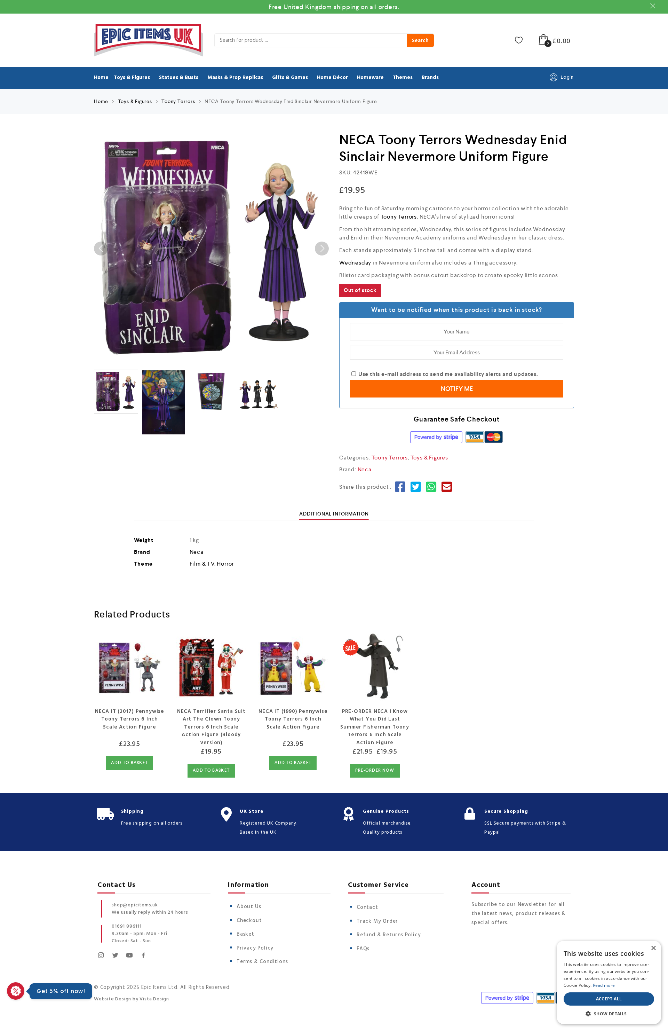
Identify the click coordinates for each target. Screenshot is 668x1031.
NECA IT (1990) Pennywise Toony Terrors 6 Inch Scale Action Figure (293, 719)
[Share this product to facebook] (400, 489)
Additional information (334, 514)
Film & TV (202, 563)
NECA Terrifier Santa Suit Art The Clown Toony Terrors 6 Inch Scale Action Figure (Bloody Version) (211, 727)
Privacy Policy (255, 948)
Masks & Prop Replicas (235, 77)
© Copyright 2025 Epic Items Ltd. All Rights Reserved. (162, 987)
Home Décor (332, 77)
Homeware (370, 77)
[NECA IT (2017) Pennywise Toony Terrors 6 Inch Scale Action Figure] (129, 666)
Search (420, 41)
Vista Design (154, 999)
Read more (604, 985)
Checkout (249, 920)
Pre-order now (375, 770)
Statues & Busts (178, 77)
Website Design (112, 999)
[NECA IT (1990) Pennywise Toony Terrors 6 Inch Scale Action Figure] (293, 666)
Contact (367, 907)
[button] (609, 1013)
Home (101, 77)
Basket (245, 934)
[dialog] (609, 982)
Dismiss (654, 6)
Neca (365, 469)
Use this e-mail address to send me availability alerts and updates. (447, 374)
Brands (430, 77)
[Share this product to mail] (447, 489)
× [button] (653, 948)
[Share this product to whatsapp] (431, 489)
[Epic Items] (148, 40)
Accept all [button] (609, 999)
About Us (249, 907)
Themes (403, 77)
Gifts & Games (290, 77)
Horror (225, 563)
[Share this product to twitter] (416, 489)
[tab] (334, 513)
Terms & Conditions (262, 962)
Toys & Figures (132, 77)
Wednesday (355, 262)
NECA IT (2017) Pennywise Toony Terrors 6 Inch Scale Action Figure (129, 719)
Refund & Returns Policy (389, 935)
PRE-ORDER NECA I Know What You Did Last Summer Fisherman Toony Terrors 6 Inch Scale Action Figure (374, 727)
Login (567, 77)
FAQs (363, 949)
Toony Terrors (178, 101)
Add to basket (129, 762)
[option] (211, 248)
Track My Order (377, 921)
